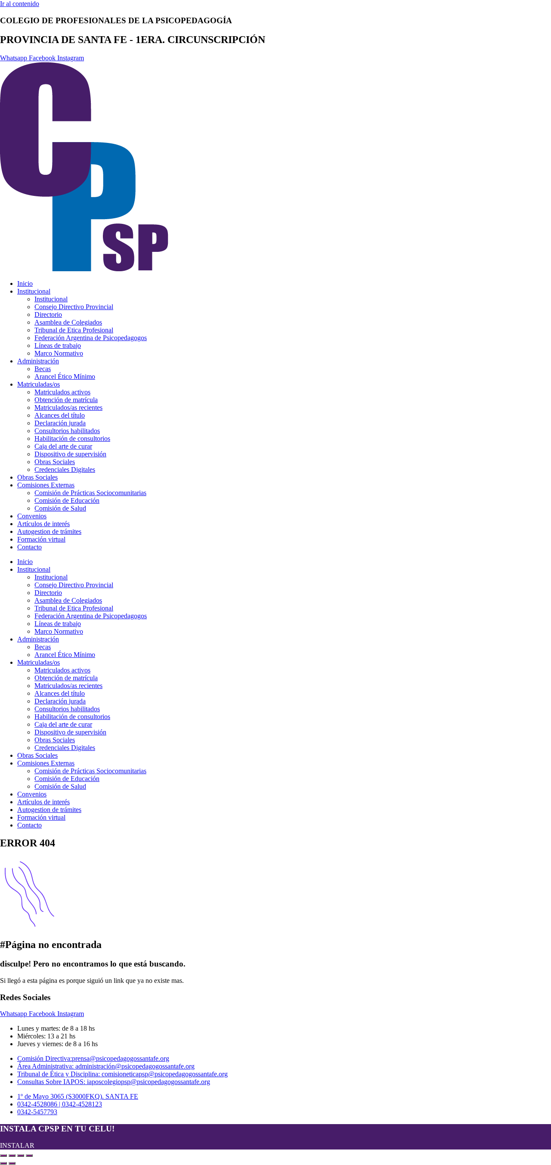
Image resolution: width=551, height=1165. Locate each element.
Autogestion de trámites (49, 531)
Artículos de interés (43, 523)
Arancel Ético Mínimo (64, 376)
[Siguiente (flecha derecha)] (12, 1163)
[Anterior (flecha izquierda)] (3, 1163)
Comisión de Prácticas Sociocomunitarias (90, 492)
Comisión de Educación (66, 500)
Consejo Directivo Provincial (73, 306)
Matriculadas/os (38, 384)
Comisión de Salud (60, 508)
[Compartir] (20, 1155)
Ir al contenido (19, 3)
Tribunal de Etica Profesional (73, 330)
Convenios (31, 516)
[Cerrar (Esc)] (29, 1155)
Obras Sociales (54, 461)
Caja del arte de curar (63, 446)
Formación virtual (41, 539)
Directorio (48, 314)
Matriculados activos (62, 392)
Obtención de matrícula (66, 399)
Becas (42, 368)
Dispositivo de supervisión (70, 454)
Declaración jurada (60, 423)
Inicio (25, 283)
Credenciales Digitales (64, 469)
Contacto (29, 547)
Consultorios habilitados (67, 430)
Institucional (33, 291)
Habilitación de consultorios (72, 438)
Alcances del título (59, 415)
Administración (38, 361)
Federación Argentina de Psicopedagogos (90, 337)
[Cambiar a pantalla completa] (12, 1155)
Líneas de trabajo (57, 345)
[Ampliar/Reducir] (3, 1155)
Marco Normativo (58, 353)
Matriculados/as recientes (68, 407)
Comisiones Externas (45, 485)
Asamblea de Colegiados (68, 322)
